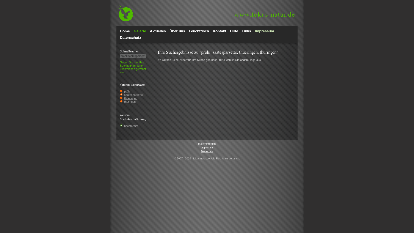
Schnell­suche (129, 51)
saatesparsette (133, 94)
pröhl (127, 91)
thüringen (130, 101)
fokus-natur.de (264, 14)
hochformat (131, 126)
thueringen (130, 98)
